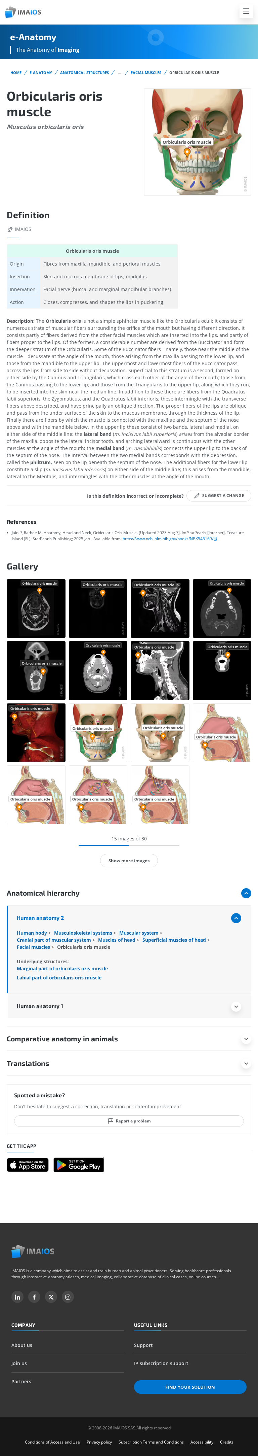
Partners (21, 1381)
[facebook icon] (34, 1297)
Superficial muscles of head (174, 940)
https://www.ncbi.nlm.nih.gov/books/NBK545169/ (168, 539)
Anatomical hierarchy (43, 893)
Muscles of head (117, 940)
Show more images (129, 861)
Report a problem (133, 1121)
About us (21, 1345)
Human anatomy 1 (40, 1006)
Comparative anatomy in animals (62, 1038)
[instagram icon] (68, 1297)
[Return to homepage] (32, 1251)
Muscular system (139, 933)
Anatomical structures (84, 72)
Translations (28, 1063)
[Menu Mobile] (246, 11)
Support (143, 1345)
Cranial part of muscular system (54, 940)
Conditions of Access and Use (52, 1442)
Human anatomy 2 (40, 917)
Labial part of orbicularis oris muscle (59, 977)
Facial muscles (146, 72)
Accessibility (201, 1442)
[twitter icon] (51, 1297)
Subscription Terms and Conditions (151, 1442)
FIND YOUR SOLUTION (190, 1387)
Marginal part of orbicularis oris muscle (62, 968)
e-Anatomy (41, 72)
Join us (19, 1363)
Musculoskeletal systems (84, 933)
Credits (226, 1442)
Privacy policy (99, 1442)
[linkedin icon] (17, 1297)
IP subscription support (161, 1363)
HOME (16, 72)
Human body (32, 933)
